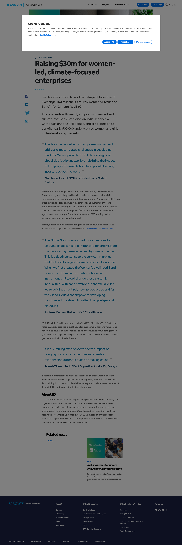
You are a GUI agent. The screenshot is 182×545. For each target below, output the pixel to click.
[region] (91, 33)
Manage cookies (143, 42)
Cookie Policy (45, 35)
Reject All (125, 42)
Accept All (109, 42)
